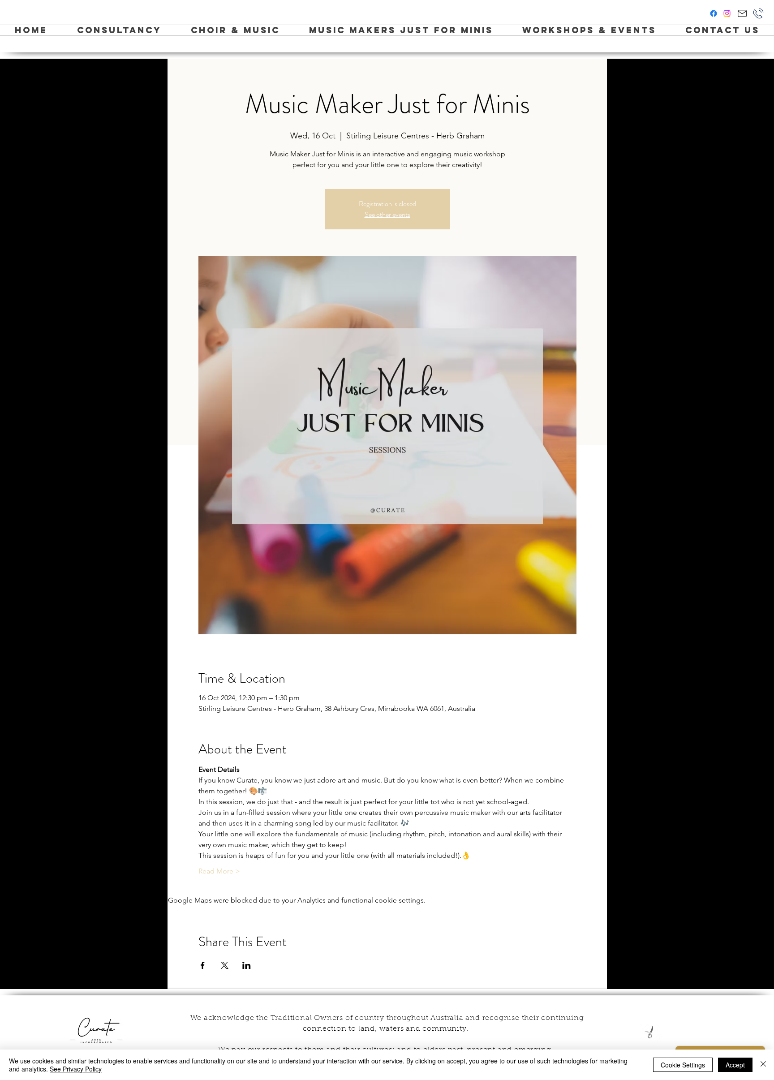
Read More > (219, 871)
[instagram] (726, 13)
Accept (735, 1064)
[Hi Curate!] (742, 13)
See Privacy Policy (76, 1068)
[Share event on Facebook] (202, 965)
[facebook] (713, 13)
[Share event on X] (224, 965)
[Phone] (758, 13)
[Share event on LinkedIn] (246, 965)
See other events (387, 214)
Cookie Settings (683, 1064)
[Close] (763, 1065)
